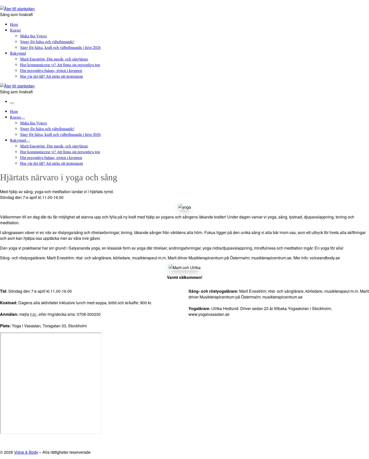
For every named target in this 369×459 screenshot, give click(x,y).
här (33, 314)
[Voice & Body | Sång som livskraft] (17, 9)
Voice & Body (26, 452)
